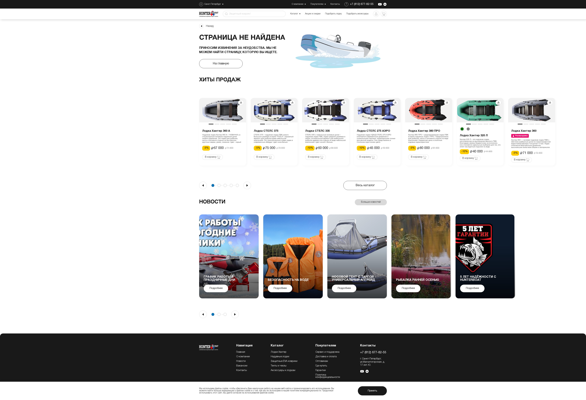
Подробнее (216, 288)
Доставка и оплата (326, 357)
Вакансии (241, 366)
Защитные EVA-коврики (284, 361)
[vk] (385, 4)
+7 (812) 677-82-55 (361, 4)
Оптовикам (321, 361)
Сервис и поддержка (327, 352)
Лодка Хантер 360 (523, 131)
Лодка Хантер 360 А (216, 131)
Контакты (241, 370)
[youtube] (380, 4)
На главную (221, 63)
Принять (372, 391)
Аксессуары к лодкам (283, 370)
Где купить (321, 366)
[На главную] (208, 347)
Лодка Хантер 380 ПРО (424, 131)
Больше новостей (371, 202)
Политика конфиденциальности (327, 376)
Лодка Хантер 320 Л (474, 135)
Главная (240, 352)
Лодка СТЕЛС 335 (317, 131)
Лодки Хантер (278, 352)
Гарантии (320, 370)
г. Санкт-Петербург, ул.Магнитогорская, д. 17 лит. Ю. (372, 362)
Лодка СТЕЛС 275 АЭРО (373, 131)
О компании (243, 357)
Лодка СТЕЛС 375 (266, 131)
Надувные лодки (280, 357)
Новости (241, 361)
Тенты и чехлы (278, 366)
